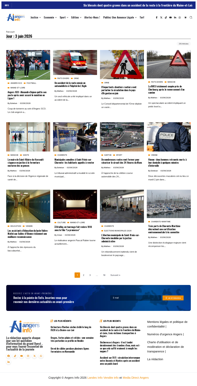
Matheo (60, 91)
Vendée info (111, 377)
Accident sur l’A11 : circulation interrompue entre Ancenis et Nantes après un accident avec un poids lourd (120, 360)
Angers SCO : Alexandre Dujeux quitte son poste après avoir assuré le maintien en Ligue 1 (27, 95)
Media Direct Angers (136, 377)
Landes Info (95, 377)
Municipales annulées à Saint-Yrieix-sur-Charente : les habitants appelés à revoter (74, 161)
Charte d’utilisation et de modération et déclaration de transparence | (165, 347)
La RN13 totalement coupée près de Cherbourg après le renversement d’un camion (166, 89)
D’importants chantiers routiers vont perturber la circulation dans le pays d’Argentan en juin (118, 90)
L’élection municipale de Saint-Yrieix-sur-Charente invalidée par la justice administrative (120, 238)
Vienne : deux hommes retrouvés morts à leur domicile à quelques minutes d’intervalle (167, 162)
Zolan (59, 235)
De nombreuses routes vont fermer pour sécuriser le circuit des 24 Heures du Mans (121, 161)
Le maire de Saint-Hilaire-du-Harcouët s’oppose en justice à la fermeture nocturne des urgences (26, 162)
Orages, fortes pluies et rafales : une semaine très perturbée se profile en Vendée (72, 339)
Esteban (14, 103)
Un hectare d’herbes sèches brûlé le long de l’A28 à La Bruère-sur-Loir (71, 328)
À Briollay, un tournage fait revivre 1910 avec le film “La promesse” (73, 228)
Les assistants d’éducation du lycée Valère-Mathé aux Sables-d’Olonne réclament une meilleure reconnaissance (28, 234)
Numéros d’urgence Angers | (165, 334)
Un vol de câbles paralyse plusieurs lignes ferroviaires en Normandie (70, 350)
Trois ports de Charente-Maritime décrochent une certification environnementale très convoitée (164, 229)
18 (104, 275)
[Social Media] (156, 17)
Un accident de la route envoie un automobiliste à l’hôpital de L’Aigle (71, 84)
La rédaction (155, 359)
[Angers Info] (15, 17)
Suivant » (115, 275)
